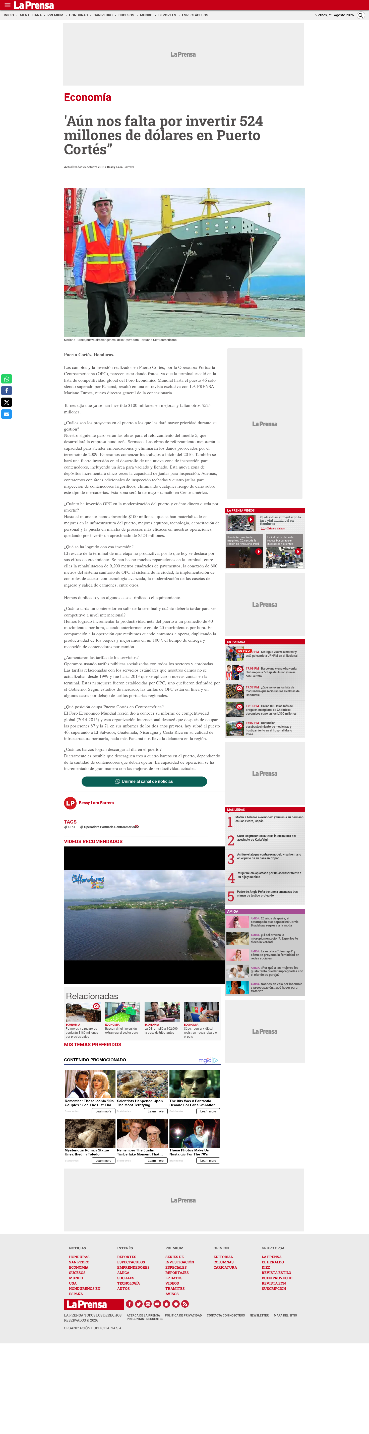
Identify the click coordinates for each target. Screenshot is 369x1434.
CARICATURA (225, 1267)
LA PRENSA (272, 1256)
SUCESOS (77, 1272)
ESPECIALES (176, 1267)
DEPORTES (126, 1256)
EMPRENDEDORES (133, 1267)
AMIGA (123, 1272)
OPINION (221, 1248)
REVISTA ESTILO (276, 1272)
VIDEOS (172, 1283)
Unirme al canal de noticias (147, 782)
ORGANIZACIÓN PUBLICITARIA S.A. (93, 1328)
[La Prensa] (87, 1304)
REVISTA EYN (274, 1283)
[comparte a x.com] (6, 402)
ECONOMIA (78, 1267)
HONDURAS (79, 1256)
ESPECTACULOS (131, 1262)
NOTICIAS (77, 1248)
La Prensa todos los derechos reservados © (92, 1318)
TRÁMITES (175, 1288)
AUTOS (123, 1288)
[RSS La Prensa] (185, 1304)
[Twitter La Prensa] (139, 1304)
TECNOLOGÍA (128, 1283)
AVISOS (172, 1293)
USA (73, 1283)
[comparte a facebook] (6, 390)
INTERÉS (125, 1248)
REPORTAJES (177, 1272)
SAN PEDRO (79, 1262)
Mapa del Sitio (285, 1315)
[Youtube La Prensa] (157, 1304)
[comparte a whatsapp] (6, 378)
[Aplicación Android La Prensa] (176, 1304)
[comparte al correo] (6, 414)
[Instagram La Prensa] (148, 1304)
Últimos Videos (275, 528)
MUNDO (76, 1277)
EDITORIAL (223, 1256)
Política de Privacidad (183, 1315)
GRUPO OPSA (273, 1248)
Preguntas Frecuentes (145, 1319)
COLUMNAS (224, 1262)
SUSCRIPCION (274, 1288)
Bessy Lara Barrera (120, 167)
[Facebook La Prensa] (130, 1304)
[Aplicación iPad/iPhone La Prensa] (167, 1304)
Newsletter (259, 1315)
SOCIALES (125, 1277)
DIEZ (266, 1267)
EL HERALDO (273, 1262)
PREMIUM (174, 1248)
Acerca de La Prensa (143, 1315)
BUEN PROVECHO (277, 1277)
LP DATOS (173, 1277)
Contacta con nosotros (226, 1315)
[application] (144, 915)
